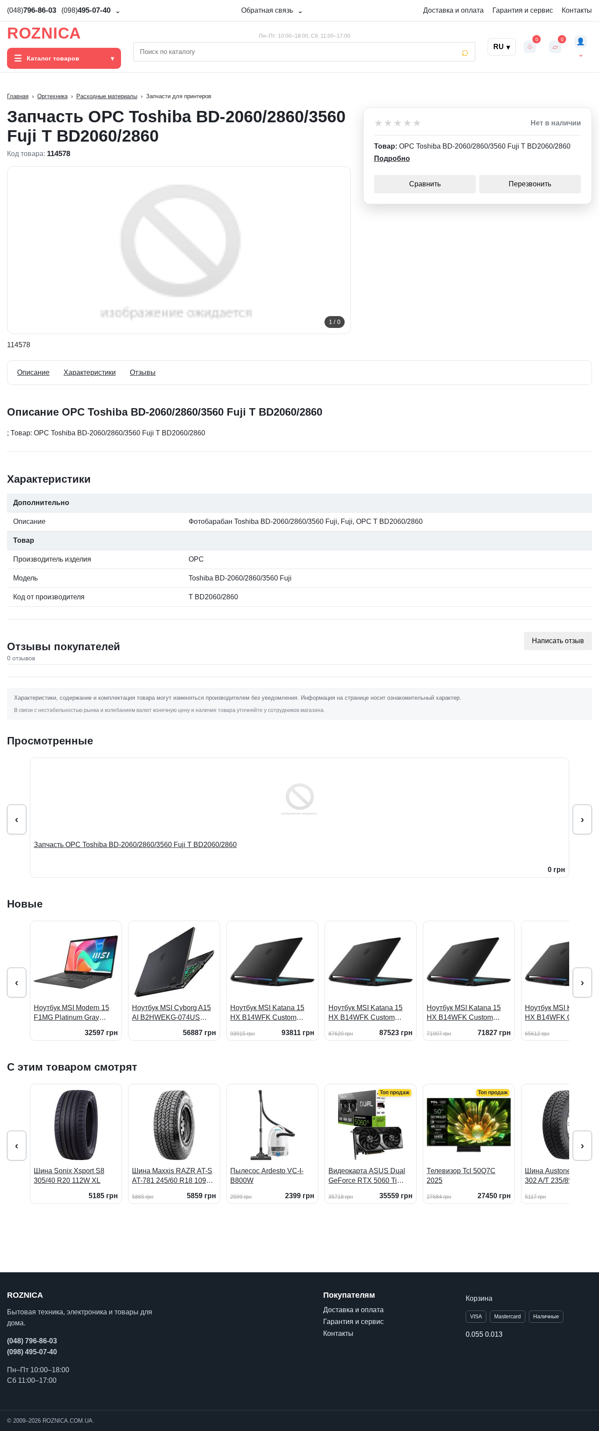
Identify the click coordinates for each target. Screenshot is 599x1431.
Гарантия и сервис (522, 10)
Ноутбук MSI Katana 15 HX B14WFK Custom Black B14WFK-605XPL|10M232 (365, 1013)
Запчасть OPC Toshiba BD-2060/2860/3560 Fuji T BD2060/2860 (135, 844)
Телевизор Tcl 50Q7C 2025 (461, 1175)
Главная (18, 96)
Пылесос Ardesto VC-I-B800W (266, 1175)
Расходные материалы (106, 96)
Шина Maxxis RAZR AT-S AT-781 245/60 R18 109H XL (172, 1176)
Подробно (392, 158)
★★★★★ (398, 123)
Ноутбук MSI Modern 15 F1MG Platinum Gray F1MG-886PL (71, 1013)
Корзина (479, 1298)
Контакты (577, 10)
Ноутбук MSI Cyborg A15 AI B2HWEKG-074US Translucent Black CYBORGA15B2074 (171, 1013)
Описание (33, 372)
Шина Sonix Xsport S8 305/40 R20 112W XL (69, 1175)
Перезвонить (530, 184)
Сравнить (425, 184)
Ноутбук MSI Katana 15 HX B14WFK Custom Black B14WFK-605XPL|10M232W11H (267, 1013)
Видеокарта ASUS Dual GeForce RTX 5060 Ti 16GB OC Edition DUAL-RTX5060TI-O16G (367, 1176)
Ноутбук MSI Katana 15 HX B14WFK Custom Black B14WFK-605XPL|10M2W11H (464, 1013)
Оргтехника (52, 96)
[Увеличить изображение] (179, 250)
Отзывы (143, 372)
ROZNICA (44, 33)
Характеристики (90, 372)
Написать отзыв (558, 640)
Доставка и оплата (453, 10)
